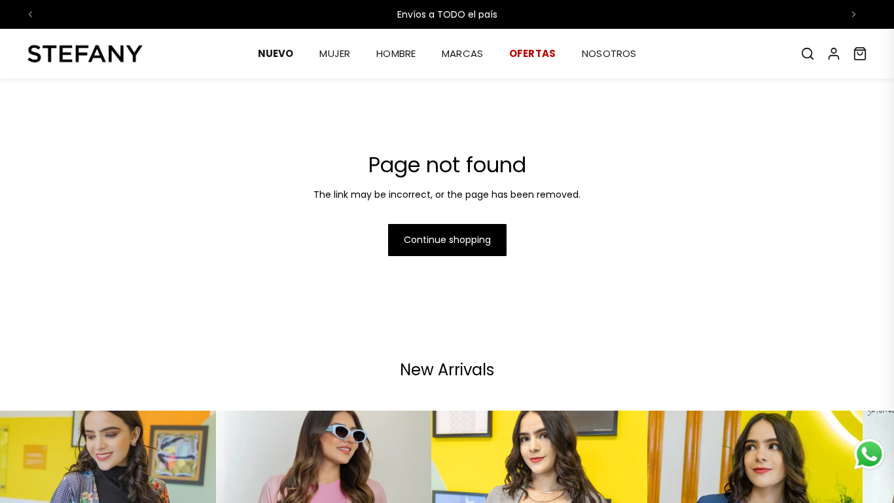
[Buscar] (807, 54)
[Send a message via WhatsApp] (869, 454)
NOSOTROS (609, 53)
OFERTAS (532, 53)
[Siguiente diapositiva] (853, 14)
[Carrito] (860, 54)
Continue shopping (447, 239)
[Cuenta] (834, 54)
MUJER (334, 53)
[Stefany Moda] (85, 53)
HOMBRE (396, 53)
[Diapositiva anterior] (30, 14)
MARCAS (462, 53)
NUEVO (276, 53)
